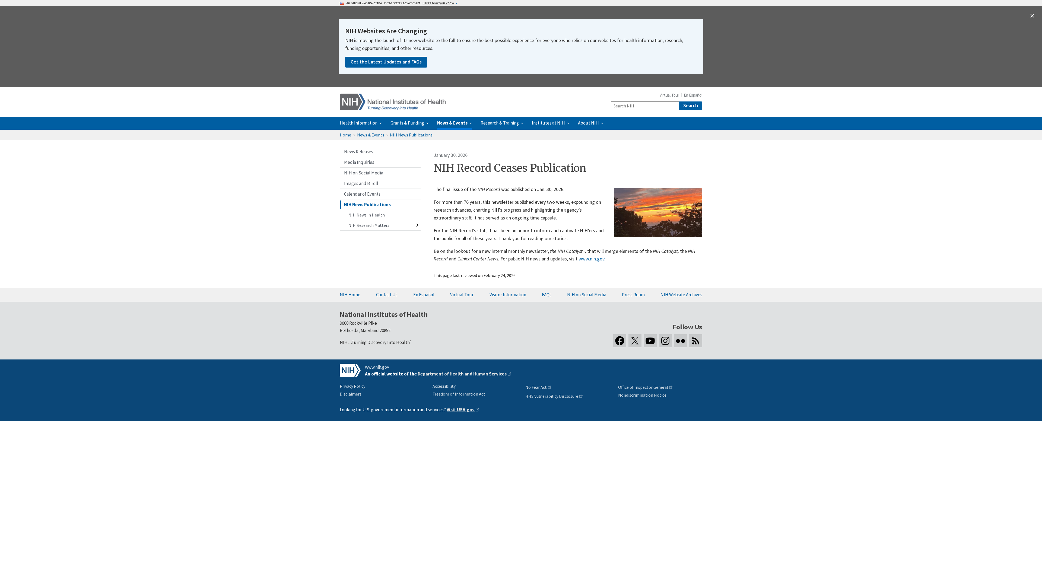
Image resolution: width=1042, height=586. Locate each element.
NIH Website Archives (681, 295)
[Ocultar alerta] (1032, 15)
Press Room (633, 295)
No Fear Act (536, 387)
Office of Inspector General (643, 387)
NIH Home (350, 295)
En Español (693, 95)
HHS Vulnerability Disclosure (551, 396)
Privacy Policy (352, 386)
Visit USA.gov (461, 410)
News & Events (370, 135)
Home (345, 135)
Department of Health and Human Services (462, 374)
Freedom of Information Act (459, 394)
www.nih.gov (591, 259)
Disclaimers (350, 394)
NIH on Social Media (586, 295)
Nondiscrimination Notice (642, 395)
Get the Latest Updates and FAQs (386, 62)
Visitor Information (508, 295)
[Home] (393, 102)
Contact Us (387, 295)
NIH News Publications (411, 135)
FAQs (546, 295)
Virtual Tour (669, 95)
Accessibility (444, 386)
